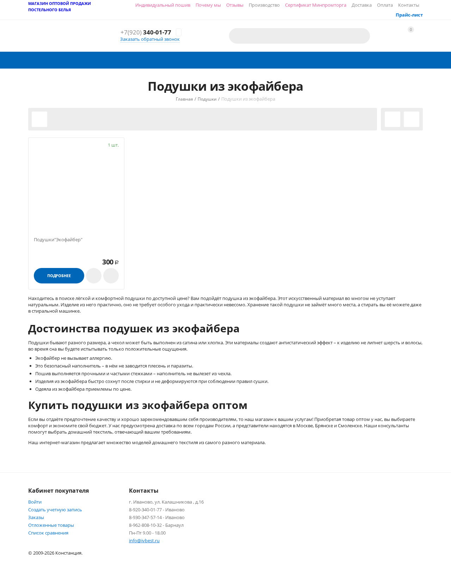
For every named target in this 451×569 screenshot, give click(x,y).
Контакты (408, 5)
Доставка (362, 5)
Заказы (36, 517)
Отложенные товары (51, 525)
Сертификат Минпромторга (315, 5)
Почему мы (208, 5)
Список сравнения (48, 533)
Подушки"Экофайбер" (58, 240)
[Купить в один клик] (93, 275)
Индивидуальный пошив (162, 5)
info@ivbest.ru (144, 540)
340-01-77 (146, 33)
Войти (35, 502)
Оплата (385, 5)
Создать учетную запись (55, 509)
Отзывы (234, 5)
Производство (264, 5)
